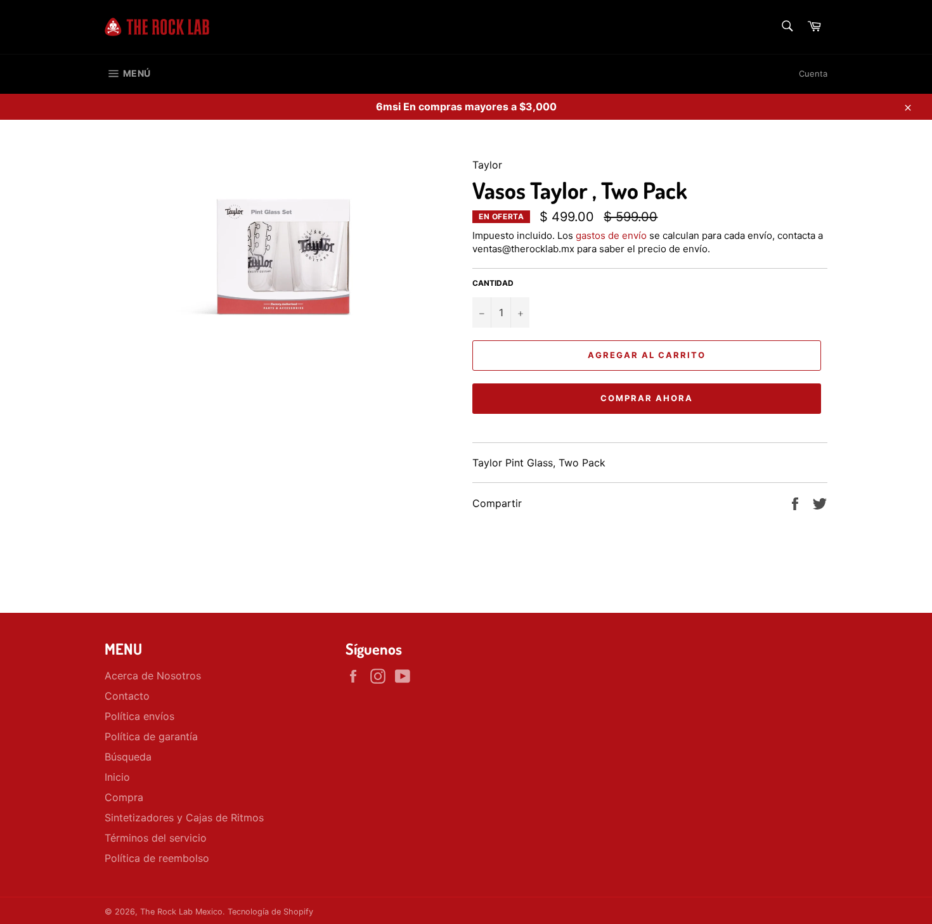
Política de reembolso (157, 858)
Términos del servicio (156, 837)
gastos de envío (611, 235)
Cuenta (813, 73)
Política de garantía (151, 736)
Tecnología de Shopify (270, 911)
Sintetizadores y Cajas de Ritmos (184, 817)
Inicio (117, 777)
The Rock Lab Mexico (181, 911)
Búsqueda (128, 756)
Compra (124, 797)
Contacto (127, 696)
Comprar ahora (646, 398)
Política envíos (139, 716)
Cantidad (493, 283)
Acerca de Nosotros (153, 675)
